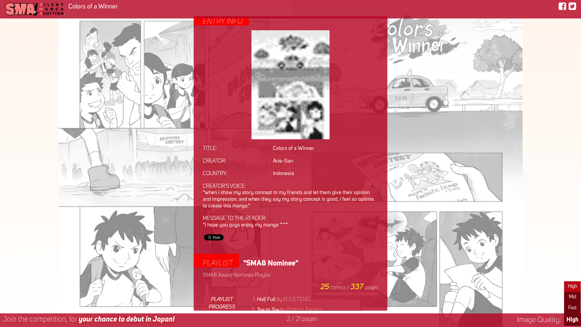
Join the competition (88, 319)
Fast (572, 308)
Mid (572, 297)
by (283, 299)
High (572, 286)
